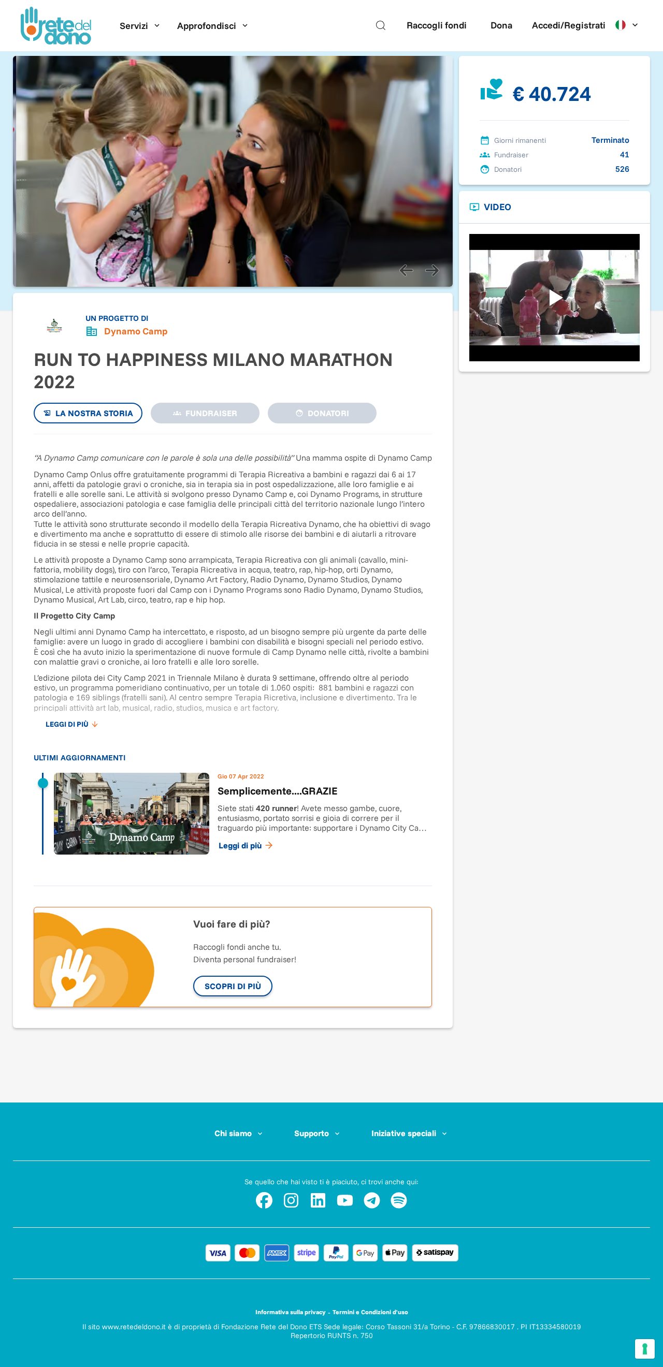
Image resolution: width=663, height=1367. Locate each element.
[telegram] (372, 1200)
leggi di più (67, 724)
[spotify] (398, 1200)
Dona (501, 25)
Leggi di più (240, 845)
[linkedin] (318, 1200)
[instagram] (291, 1200)
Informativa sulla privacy (290, 1312)
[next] (432, 270)
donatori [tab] (328, 413)
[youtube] (345, 1200)
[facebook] (264, 1200)
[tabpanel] (233, 655)
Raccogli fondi (437, 25)
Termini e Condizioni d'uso (370, 1312)
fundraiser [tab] (211, 413)
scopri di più (233, 986)
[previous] (406, 270)
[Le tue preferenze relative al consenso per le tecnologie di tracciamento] (645, 1349)
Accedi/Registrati (569, 25)
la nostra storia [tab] (94, 413)
